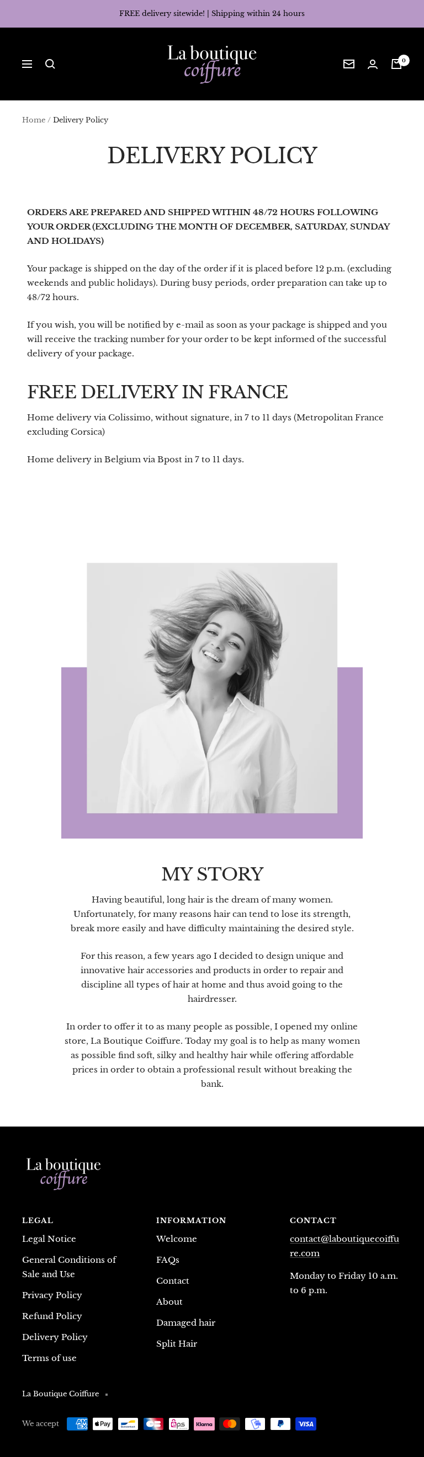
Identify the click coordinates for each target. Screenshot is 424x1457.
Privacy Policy (52, 1295)
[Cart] (396, 64)
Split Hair (176, 1343)
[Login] (373, 64)
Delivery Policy (55, 1337)
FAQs (167, 1260)
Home (33, 120)
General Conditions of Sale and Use (69, 1267)
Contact (172, 1280)
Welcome (176, 1239)
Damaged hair (185, 1322)
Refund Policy (52, 1316)
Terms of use (49, 1358)
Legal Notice (49, 1239)
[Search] (50, 64)
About (169, 1301)
